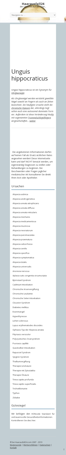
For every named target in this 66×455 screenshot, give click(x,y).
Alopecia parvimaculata (23, 235)
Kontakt (13, 447)
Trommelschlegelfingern (39, 117)
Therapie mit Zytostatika (24, 370)
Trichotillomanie (20, 388)
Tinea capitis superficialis (24, 384)
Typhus (16, 393)
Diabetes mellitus (21, 307)
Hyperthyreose (20, 316)
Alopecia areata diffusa (23, 208)
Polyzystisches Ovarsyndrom (26, 338)
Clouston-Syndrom (21, 302)
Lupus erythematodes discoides (28, 325)
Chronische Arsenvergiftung (26, 289)
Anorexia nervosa (21, 271)
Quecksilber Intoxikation (24, 347)
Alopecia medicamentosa (24, 221)
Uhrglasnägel (17, 93)
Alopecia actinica (20, 194)
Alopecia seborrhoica (22, 244)
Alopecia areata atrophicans (26, 203)
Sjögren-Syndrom (21, 356)
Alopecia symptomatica (23, 257)
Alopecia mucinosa (21, 226)
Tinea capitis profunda (23, 379)
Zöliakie (16, 397)
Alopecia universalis (22, 266)
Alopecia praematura (22, 239)
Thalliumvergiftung (21, 361)
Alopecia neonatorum (23, 230)
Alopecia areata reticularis (25, 212)
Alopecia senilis (20, 248)
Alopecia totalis (20, 262)
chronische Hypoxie (20, 108)
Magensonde (15, 445)
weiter (32, 120)
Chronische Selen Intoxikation (26, 298)
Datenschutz (45, 445)
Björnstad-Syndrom (22, 280)
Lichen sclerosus (20, 320)
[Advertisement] (33, 46)
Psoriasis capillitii (20, 343)
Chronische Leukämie (23, 293)
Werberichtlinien (30, 445)
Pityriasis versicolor (22, 334)
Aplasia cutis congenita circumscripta (30, 275)
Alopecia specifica (21, 253)
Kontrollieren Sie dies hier (23, 420)
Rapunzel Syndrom (21, 352)
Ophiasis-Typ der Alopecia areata (28, 329)
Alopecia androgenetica (24, 198)
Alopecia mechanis (21, 217)
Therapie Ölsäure (21, 375)
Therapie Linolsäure (22, 366)
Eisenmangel (19, 311)
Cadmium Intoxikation (23, 284)
